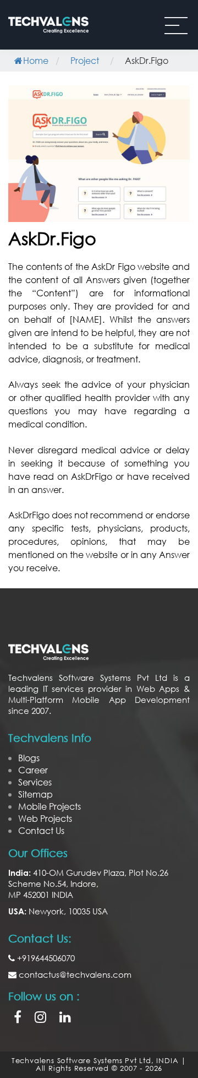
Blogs (29, 757)
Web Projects (45, 818)
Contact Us (41, 830)
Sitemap (35, 794)
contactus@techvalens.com (73, 974)
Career (33, 770)
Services (35, 782)
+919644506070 (45, 957)
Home (35, 60)
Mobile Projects (49, 806)
